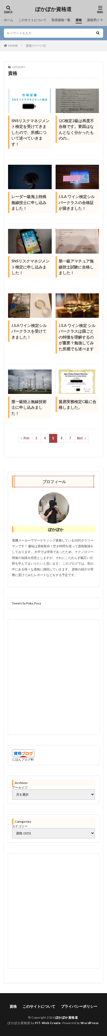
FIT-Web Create (48, 1023)
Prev (26, 438)
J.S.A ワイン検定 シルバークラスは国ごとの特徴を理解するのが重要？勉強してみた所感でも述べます (77, 337)
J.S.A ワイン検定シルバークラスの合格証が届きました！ (77, 202)
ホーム (8, 20)
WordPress (90, 1023)
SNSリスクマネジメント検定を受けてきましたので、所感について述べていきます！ (30, 132)
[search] (98, 33)
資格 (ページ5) (36, 46)
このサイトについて (32, 20)
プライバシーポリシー (79, 1006)
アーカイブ (20, 787)
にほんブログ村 (23, 759)
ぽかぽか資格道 (53, 9)
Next (80, 438)
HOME (13, 46)
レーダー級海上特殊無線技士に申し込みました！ (28, 202)
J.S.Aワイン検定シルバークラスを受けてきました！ (29, 331)
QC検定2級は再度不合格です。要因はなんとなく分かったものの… (76, 129)
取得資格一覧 (61, 20)
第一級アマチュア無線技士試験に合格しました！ (76, 267)
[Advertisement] (53, 677)
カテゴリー (20, 826)
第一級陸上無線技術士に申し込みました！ (28, 407)
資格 (79, 20)
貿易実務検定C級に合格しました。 (77, 404)
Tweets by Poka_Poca (26, 603)
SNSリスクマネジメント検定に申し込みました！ (30, 267)
